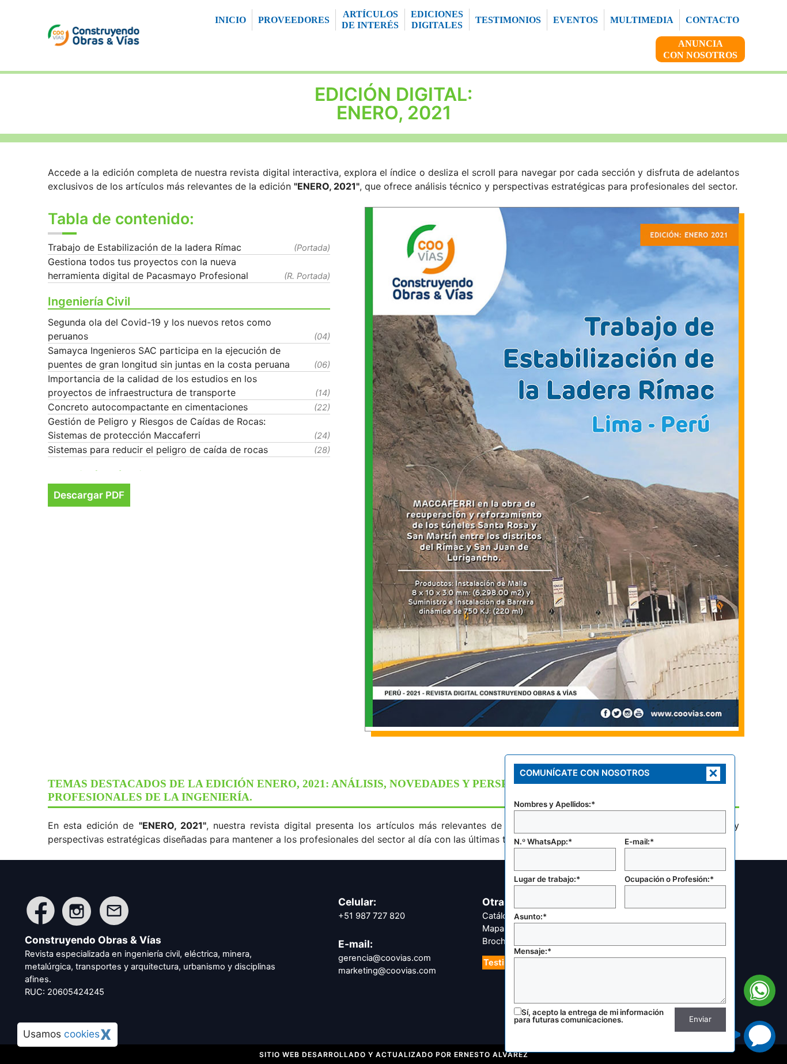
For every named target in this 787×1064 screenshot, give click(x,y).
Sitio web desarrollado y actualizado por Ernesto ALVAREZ (393, 1054)
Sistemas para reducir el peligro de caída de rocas (158, 449)
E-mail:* (639, 841)
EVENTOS (575, 20)
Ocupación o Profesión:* (669, 879)
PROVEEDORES (294, 20)
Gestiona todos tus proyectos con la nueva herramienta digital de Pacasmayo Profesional (148, 268)
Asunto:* (530, 916)
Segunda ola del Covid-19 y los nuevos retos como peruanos (159, 329)
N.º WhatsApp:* (543, 841)
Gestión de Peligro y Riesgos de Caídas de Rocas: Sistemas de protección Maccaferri (157, 428)
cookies (82, 1034)
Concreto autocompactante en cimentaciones (148, 407)
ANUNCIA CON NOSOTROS (700, 49)
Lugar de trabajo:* (547, 879)
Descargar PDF (89, 495)
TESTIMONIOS (508, 20)
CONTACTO (712, 20)
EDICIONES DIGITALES (437, 19)
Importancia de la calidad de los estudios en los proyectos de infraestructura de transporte (152, 385)
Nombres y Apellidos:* (554, 804)
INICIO (230, 20)
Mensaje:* (532, 951)
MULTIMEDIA (642, 20)
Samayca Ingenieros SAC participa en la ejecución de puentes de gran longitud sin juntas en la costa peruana (169, 357)
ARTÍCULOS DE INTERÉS (370, 19)
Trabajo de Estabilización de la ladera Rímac (144, 247)
